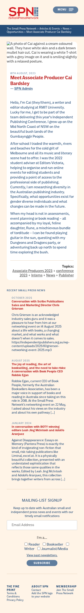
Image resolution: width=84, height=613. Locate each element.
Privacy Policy (15, 600)
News (50, 275)
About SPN (40, 586)
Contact (36, 590)
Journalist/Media (54, 549)
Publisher (66, 275)
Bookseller (55, 544)
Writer (29, 549)
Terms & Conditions (13, 595)
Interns (36, 275)
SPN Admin (23, 88)
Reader (34, 544)
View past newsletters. (42, 555)
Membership (66, 586)
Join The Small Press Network (65, 591)
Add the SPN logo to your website (42, 595)
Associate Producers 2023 (32, 270)
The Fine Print (13, 588)
